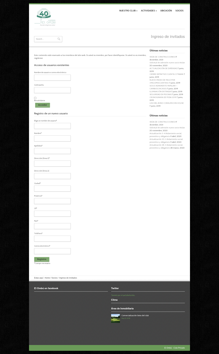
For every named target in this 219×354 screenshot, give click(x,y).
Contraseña (39, 85)
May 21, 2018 (126, 318)
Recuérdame (39, 100)
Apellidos (38, 146)
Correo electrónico (42, 246)
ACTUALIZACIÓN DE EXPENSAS (163, 68)
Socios (179, 10)
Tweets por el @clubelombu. (123, 295)
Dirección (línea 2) (41, 171)
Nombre (38, 133)
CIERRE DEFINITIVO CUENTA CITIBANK (166, 74)
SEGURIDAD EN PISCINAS (161, 94)
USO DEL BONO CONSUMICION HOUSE (167, 103)
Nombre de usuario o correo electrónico (50, 72)
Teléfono (38, 233)
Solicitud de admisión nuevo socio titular (167, 62)
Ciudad (37, 183)
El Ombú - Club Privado (50, 17)
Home (47, 278)
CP (35, 208)
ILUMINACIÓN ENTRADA (160, 91)
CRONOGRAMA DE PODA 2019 (163, 97)
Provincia (38, 196)
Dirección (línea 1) (42, 158)
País (36, 221)
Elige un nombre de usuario (45, 121)
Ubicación (166, 10)
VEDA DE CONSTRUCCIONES (162, 57)
